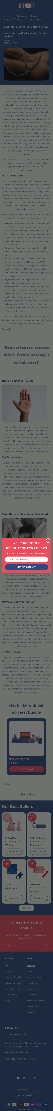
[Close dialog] (48, 540)
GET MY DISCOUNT (26, 567)
